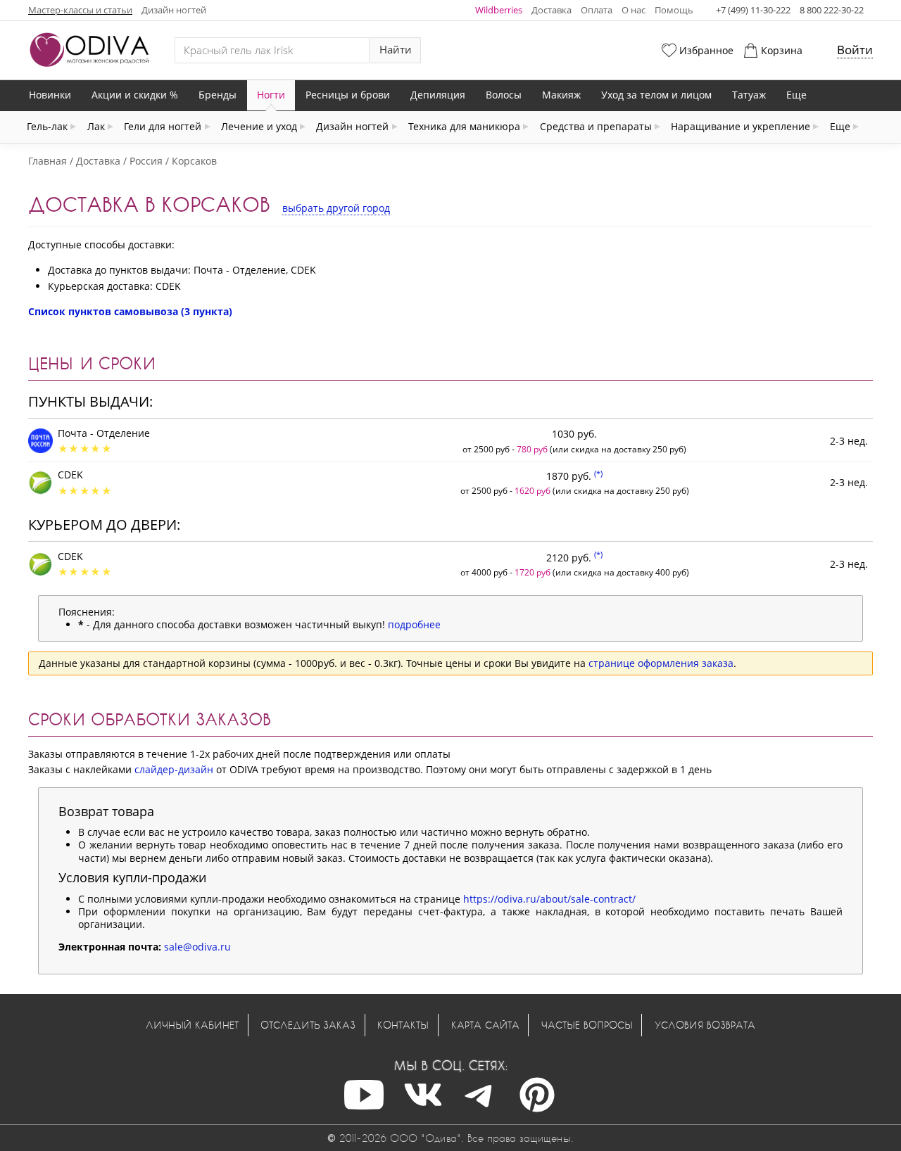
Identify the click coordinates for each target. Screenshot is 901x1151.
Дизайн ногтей (173, 10)
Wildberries (498, 10)
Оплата (596, 10)
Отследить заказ (307, 1025)
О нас (633, 10)
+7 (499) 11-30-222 (753, 10)
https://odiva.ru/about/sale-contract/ (549, 898)
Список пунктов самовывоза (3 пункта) (130, 311)
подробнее (414, 624)
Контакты (403, 1025)
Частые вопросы (587, 1025)
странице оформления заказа (660, 663)
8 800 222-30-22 (832, 10)
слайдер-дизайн (173, 769)
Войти (855, 50)
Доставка (551, 10)
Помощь (674, 10)
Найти (395, 49)
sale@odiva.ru (197, 946)
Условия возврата (705, 1025)
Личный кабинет (192, 1025)
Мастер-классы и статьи (80, 10)
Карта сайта (485, 1025)
